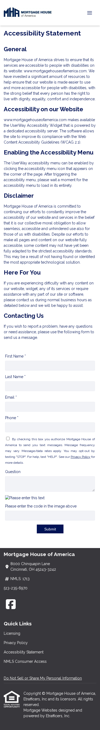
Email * (11, 397)
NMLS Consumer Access (25, 661)
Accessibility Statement (23, 652)
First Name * (15, 356)
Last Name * (15, 377)
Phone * (11, 418)
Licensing (12, 633)
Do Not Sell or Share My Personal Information (43, 678)
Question (13, 472)
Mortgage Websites (40, 710)
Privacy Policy (80, 457)
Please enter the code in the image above (41, 506)
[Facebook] (11, 604)
